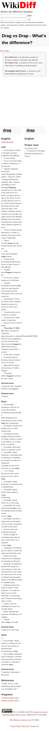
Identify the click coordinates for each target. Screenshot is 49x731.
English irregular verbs (9, 700)
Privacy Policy (15, 726)
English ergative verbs (10, 698)
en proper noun (31, 148)
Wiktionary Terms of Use (22, 720)
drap (6, 51)
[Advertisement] (24, 100)
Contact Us (34, 726)
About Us (25, 726)
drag (1, 51)
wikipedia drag (7, 142)
